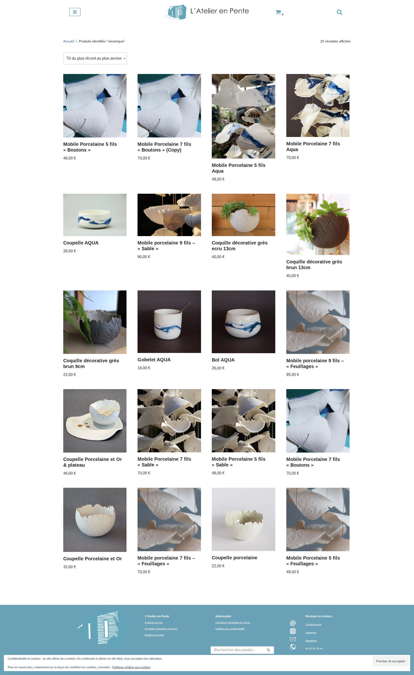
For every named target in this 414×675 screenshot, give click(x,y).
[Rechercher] (339, 12)
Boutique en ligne (154, 635)
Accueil (68, 41)
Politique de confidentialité (230, 628)
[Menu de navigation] (74, 12)
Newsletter (311, 640)
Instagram (310, 632)
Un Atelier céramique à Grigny (161, 628)
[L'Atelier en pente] (207, 12)
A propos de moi (154, 622)
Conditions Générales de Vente (232, 622)
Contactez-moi (313, 624)
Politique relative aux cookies (131, 667)
